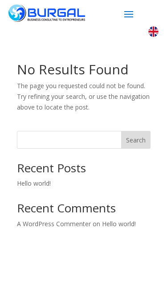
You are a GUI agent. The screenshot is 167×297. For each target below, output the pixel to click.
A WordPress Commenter (54, 224)
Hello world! (34, 183)
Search (136, 140)
